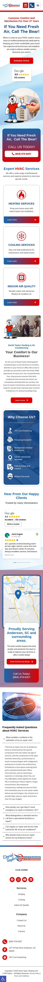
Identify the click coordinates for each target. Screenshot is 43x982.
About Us (21, 926)
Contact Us (21, 920)
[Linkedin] (30, 879)
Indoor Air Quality (21, 905)
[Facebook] (12, 879)
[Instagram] (18, 879)
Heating (21, 894)
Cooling (21, 900)
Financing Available (22, 440)
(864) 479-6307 (21, 677)
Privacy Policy (35, 973)
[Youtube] (24, 879)
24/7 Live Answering (23, 431)
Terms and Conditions (21, 976)
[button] (3, 979)
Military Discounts (22, 476)
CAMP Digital (7, 973)
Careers (21, 931)
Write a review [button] (13, 524)
